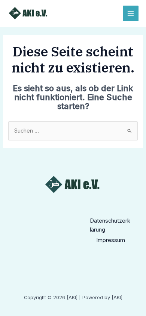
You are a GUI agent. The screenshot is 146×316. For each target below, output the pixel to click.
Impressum (110, 240)
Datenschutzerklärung (110, 225)
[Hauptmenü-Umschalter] (131, 13)
